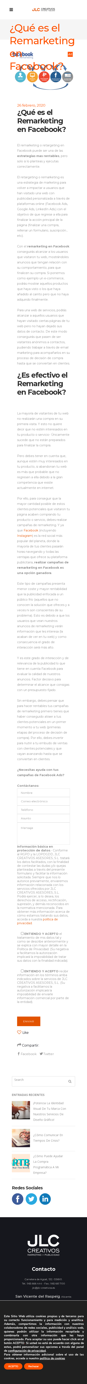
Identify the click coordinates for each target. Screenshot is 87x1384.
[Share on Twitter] (47, 1054)
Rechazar (33, 1366)
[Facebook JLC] (19, 1204)
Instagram (24, 536)
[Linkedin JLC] (46, 1204)
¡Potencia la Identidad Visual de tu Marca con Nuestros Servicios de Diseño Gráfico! (49, 1111)
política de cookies (52, 1358)
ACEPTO (13, 1366)
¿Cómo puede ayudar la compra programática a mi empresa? (48, 1164)
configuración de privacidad (27, 1351)
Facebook (31, 530)
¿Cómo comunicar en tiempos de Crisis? (48, 1138)
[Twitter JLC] (32, 1204)
